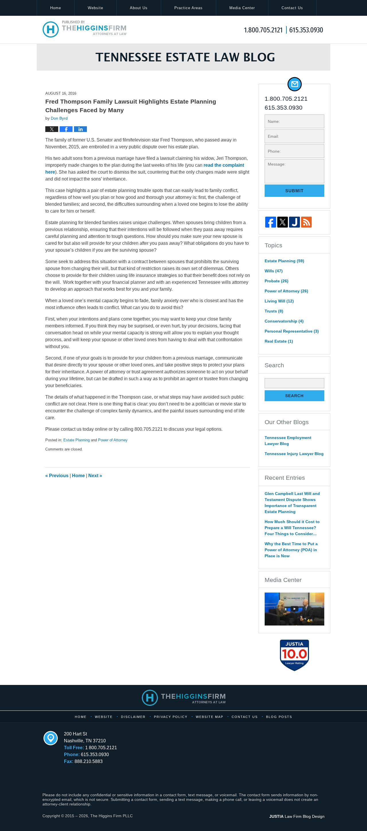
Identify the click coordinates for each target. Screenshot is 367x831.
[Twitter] (283, 222)
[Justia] (294, 222)
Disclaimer (133, 717)
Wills (274, 271)
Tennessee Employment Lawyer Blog (288, 440)
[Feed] (306, 222)
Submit (294, 190)
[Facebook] (271, 222)
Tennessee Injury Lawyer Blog (294, 453)
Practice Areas (188, 8)
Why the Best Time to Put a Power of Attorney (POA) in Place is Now (291, 549)
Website (95, 8)
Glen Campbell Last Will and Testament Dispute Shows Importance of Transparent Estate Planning (292, 502)
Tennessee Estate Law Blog (84, 29)
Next (95, 475)
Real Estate (279, 341)
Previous (57, 475)
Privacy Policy (171, 717)
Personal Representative (292, 331)
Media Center (242, 8)
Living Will (279, 301)
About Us (139, 8)
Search (294, 395)
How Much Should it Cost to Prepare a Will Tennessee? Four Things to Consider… (292, 527)
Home (55, 8)
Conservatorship (284, 321)
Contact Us (292, 8)
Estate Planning (76, 440)
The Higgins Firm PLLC (111, 815)
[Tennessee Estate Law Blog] (183, 57)
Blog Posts (279, 717)
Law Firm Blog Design (297, 816)
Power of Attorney (113, 440)
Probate (276, 281)
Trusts (274, 311)
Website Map (209, 717)
